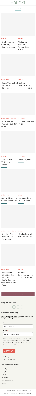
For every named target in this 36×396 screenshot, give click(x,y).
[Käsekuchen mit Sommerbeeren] (26, 216)
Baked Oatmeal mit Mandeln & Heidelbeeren (9, 85)
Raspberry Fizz (24, 160)
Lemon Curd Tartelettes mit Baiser (8, 162)
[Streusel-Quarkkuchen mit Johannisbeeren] (26, 255)
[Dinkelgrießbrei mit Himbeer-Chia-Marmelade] (9, 216)
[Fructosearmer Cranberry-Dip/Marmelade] (9, 24)
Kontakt (3, 383)
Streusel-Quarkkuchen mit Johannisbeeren (25, 275)
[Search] (34, 2)
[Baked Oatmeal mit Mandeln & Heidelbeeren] (9, 65)
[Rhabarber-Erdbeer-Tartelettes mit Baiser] (26, 24)
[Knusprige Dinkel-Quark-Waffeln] (26, 180)
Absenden (9, 351)
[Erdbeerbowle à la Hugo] (26, 104)
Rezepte (4, 371)
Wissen (3, 374)
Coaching (4, 369)
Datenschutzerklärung (25, 393)
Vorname (6, 323)
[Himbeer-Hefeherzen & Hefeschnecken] (26, 65)
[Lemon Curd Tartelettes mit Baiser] (9, 142)
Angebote (4, 377)
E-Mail (5, 331)
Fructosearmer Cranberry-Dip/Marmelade (8, 44)
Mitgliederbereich (7, 380)
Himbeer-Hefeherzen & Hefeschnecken (25, 85)
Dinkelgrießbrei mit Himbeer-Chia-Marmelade (9, 236)
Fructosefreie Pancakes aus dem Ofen (9, 123)
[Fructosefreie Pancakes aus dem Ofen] (9, 104)
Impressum (14, 393)
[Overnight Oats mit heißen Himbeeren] (9, 180)
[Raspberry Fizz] (26, 142)
